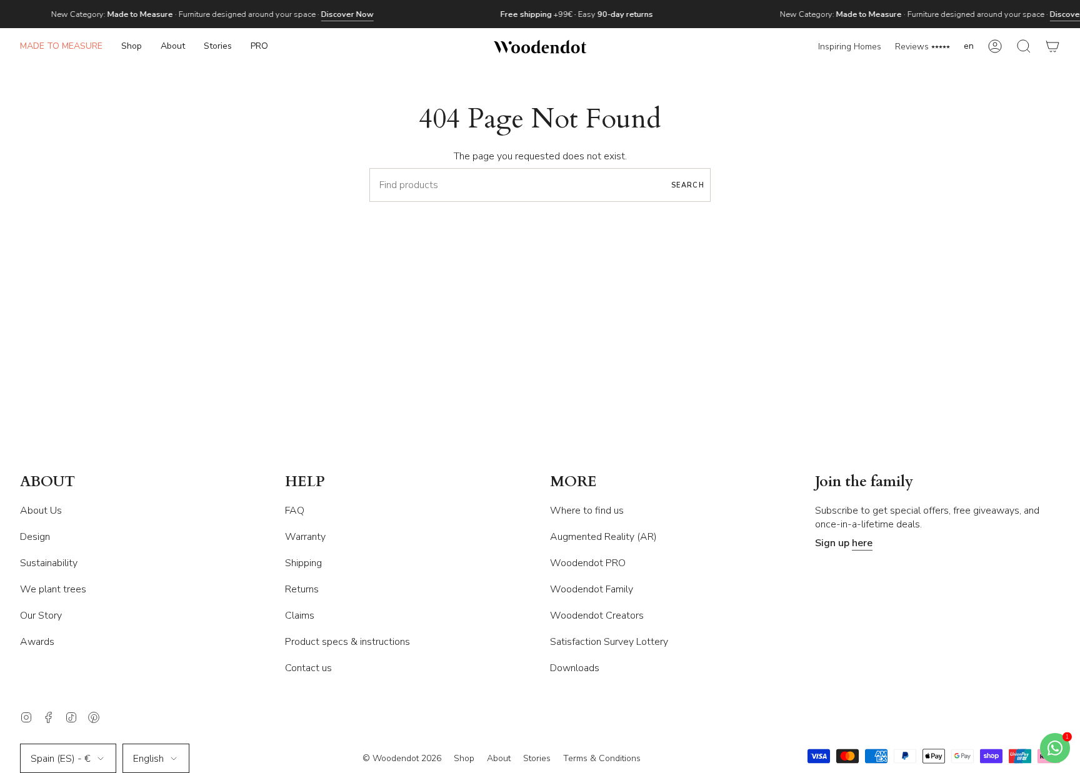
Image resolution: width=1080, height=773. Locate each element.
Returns (302, 589)
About (499, 758)
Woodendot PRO (588, 563)
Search (687, 185)
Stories (537, 758)
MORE (573, 482)
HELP (305, 482)
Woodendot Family (591, 589)
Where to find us (587, 510)
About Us (41, 510)
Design (35, 537)
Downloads (574, 668)
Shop (464, 758)
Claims (299, 615)
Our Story (41, 615)
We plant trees (53, 589)
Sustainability (49, 563)
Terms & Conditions (602, 758)
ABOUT (47, 482)
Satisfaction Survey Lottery (609, 642)
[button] (131, 46)
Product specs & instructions (347, 642)
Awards (37, 642)
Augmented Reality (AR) (603, 537)
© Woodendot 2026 (401, 758)
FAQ (294, 510)
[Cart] (1052, 46)
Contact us (308, 668)
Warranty (305, 537)
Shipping (303, 563)
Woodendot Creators (597, 615)
